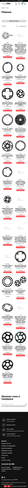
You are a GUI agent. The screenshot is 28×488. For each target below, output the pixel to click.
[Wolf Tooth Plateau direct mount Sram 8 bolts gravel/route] (20, 120)
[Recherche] (19, 3)
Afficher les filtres (14, 21)
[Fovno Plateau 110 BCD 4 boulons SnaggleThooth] (20, 146)
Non (9, 486)
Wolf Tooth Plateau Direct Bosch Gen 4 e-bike (7, 156)
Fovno (20, 153)
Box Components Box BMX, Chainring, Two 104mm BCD (7, 292)
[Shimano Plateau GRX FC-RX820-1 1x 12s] (20, 68)
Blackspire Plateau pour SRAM (8, 266)
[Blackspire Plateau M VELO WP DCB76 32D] (20, 257)
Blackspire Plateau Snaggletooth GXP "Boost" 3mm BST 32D (20, 210)
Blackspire (7, 101)
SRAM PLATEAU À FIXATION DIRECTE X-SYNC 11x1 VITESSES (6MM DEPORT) (20, 348)
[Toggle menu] (25, 3)
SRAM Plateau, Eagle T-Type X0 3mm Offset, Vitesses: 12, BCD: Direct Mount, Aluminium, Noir (7, 211)
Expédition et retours (6, 451)
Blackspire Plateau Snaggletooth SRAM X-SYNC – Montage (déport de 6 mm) (7, 375)
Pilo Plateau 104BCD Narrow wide (7, 129)
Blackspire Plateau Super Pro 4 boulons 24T (7, 104)
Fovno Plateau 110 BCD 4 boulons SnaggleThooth (20, 156)
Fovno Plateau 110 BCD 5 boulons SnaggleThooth (7, 182)
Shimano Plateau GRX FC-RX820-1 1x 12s (20, 77)
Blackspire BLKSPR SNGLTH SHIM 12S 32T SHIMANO (20, 104)
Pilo (7, 127)
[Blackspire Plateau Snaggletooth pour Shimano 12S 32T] (7, 337)
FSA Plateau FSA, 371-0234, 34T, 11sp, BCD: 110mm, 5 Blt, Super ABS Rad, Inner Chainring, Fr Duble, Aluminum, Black (20, 320)
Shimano (20, 75)
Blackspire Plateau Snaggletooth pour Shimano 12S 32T (8, 348)
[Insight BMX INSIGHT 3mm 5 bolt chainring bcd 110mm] (7, 308)
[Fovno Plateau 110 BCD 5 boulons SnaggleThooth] (7, 172)
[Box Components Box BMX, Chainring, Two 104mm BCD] (7, 281)
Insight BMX (7, 315)
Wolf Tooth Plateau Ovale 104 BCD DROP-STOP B (7, 78)
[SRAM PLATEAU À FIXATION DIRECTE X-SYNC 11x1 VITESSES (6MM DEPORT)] (20, 337)
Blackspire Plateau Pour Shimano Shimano (20, 292)
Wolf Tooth (20, 43)
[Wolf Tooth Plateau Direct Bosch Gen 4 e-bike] (7, 146)
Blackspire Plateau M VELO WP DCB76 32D (20, 266)
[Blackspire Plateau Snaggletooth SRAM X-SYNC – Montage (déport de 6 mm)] (7, 365)
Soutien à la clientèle (6, 453)
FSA (20, 315)
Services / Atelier (6, 460)
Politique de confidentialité (8, 446)
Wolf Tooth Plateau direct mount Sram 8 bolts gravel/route (20, 130)
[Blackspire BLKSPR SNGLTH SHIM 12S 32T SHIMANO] (20, 94)
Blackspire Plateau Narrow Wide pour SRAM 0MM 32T (8, 238)
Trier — (17, 26)
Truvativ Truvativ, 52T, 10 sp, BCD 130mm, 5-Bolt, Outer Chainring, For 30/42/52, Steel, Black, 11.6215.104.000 (20, 239)
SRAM (7, 43)
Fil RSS (16, 479)
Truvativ (20, 235)
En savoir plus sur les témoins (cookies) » (19, 486)
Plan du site (4, 455)
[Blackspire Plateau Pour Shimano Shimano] (20, 281)
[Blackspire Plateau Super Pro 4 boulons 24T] (7, 94)
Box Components (7, 289)
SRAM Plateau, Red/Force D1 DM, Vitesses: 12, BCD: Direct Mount (20, 183)
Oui (5, 486)
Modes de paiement (6, 448)
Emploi (3, 458)
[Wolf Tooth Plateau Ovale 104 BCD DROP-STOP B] (7, 68)
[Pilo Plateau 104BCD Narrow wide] (7, 120)
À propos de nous (6, 443)
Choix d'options (7, 84)
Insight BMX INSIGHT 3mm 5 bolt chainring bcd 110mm (7, 318)
